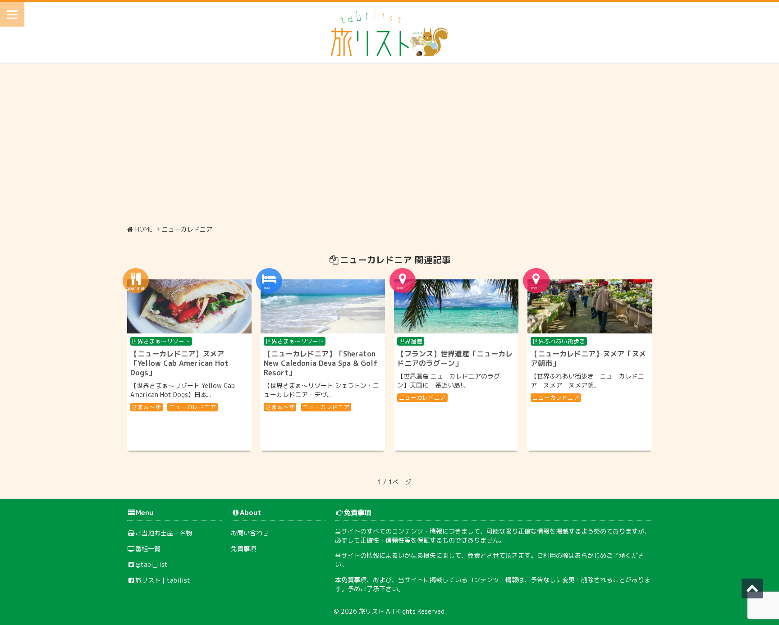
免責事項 (243, 548)
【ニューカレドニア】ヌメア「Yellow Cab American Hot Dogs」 (179, 363)
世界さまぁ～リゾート (161, 341)
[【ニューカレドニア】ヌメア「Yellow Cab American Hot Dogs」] (189, 306)
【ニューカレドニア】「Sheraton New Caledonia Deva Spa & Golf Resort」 (320, 363)
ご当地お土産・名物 (163, 533)
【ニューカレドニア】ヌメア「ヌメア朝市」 (588, 358)
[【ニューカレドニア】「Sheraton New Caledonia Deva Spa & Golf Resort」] (323, 306)
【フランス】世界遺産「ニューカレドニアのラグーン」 (455, 358)
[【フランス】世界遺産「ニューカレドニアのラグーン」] (456, 306)
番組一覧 (147, 548)
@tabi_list (151, 564)
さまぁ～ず (146, 407)
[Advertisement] (389, 144)
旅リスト (371, 611)
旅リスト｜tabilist (162, 580)
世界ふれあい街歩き (558, 341)
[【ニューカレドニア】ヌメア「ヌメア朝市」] (589, 306)
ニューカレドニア (192, 407)
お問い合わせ (250, 533)
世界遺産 (410, 341)
